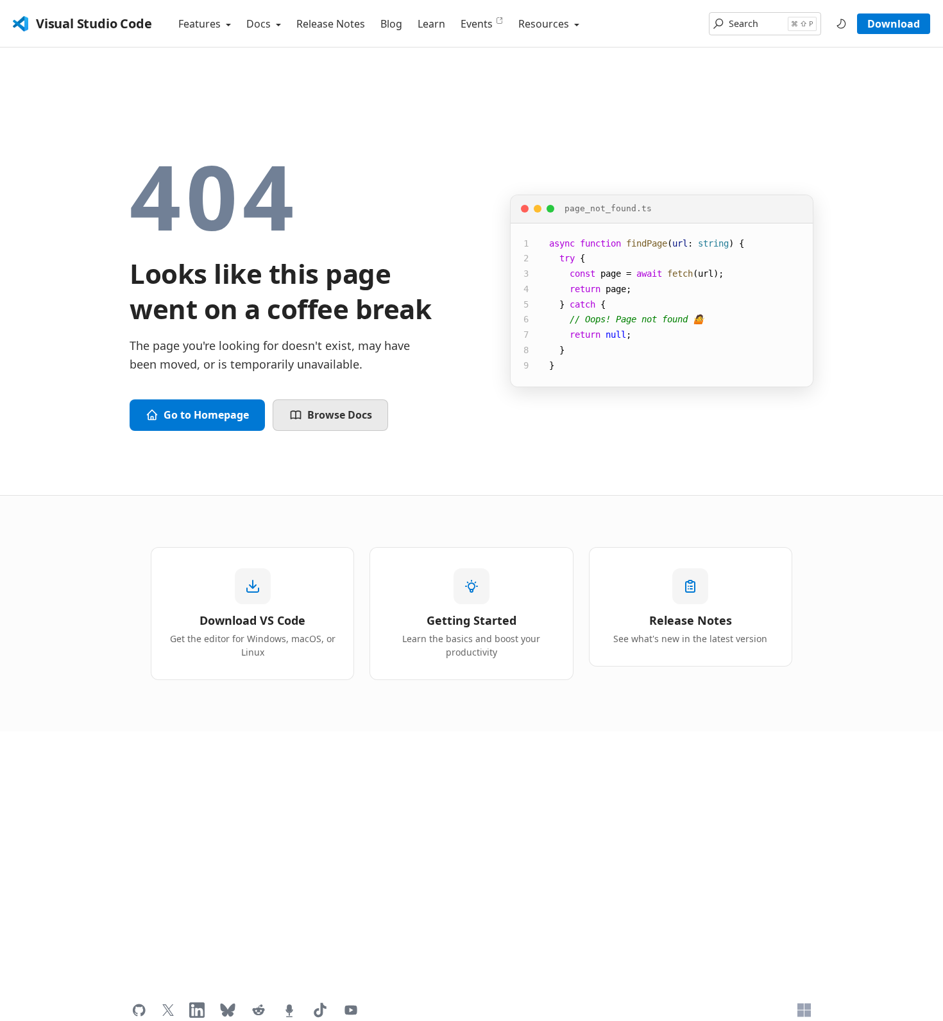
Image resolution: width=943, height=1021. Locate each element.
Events (477, 24)
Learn (431, 24)
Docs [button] (259, 24)
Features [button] (200, 24)
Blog (391, 24)
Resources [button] (545, 24)
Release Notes (330, 24)
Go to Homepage (206, 415)
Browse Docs (339, 415)
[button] (765, 23)
